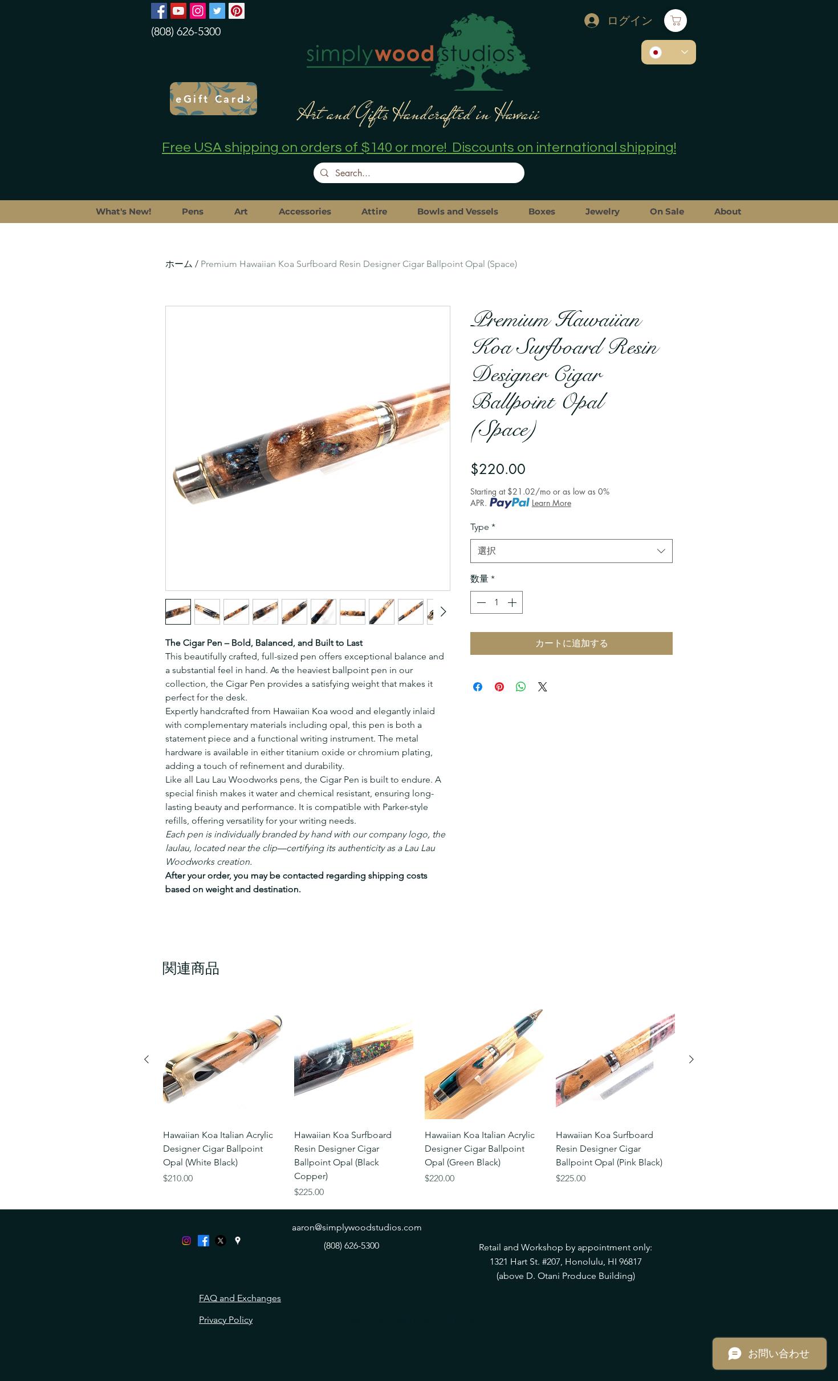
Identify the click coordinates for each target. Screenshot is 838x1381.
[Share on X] (543, 687)
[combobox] (571, 551)
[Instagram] (198, 11)
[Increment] (513, 602)
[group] (419, 1099)
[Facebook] (159, 11)
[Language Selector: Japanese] (668, 52)
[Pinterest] (237, 11)
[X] (220, 1240)
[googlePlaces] (237, 1240)
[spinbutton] (496, 602)
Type (482, 526)
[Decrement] (480, 602)
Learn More (551, 502)
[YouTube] (178, 11)
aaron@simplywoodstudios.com (357, 1227)
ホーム (179, 263)
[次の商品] (691, 1059)
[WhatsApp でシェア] (521, 687)
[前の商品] (146, 1059)
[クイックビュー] (223, 1060)
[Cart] (675, 20)
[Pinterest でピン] (499, 687)
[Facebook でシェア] (478, 687)
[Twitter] (217, 11)
